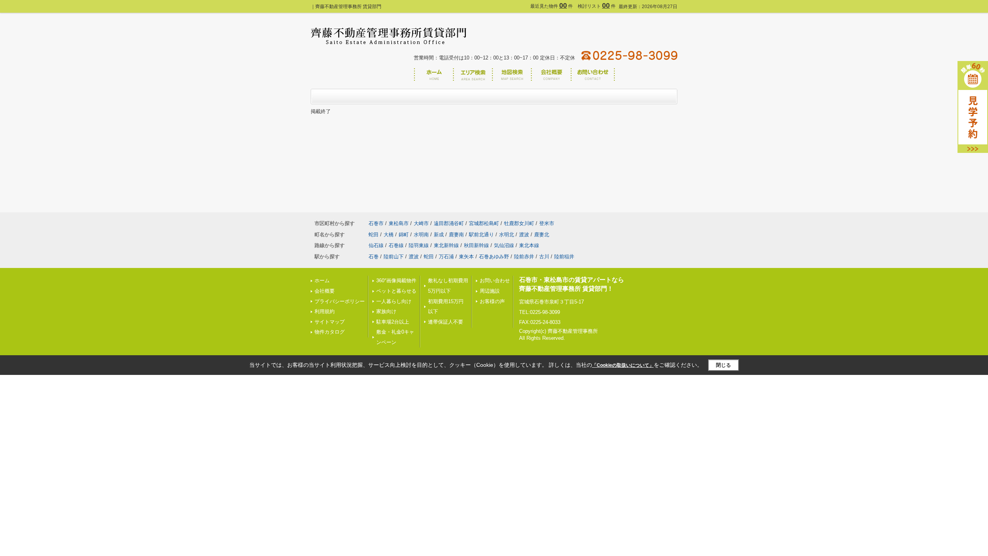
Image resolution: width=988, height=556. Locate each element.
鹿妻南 (456, 234)
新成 (439, 234)
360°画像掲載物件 (396, 280)
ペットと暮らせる (396, 291)
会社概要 (325, 291)
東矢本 (466, 256)
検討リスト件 (597, 6)
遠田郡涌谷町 (449, 223)
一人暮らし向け (393, 301)
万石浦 (446, 256)
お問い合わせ (495, 280)
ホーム (322, 280)
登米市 (546, 223)
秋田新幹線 (476, 245)
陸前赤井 (524, 256)
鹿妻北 (541, 234)
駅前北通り (481, 234)
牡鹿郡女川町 (519, 223)
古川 (544, 256)
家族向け (386, 311)
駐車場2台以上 (392, 322)
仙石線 (376, 245)
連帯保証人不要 (445, 322)
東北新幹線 (446, 245)
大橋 (389, 234)
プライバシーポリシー (340, 301)
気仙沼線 (504, 245)
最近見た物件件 (551, 6)
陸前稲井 (564, 256)
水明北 (506, 234)
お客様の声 (492, 301)
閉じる (723, 365)
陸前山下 (394, 256)
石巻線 (396, 245)
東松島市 (399, 223)
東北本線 (529, 245)
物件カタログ (330, 332)
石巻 (374, 256)
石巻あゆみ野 (494, 256)
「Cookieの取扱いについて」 (623, 365)
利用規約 (325, 311)
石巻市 (376, 223)
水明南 (421, 234)
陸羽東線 (419, 245)
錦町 (404, 234)
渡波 (524, 234)
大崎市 (421, 223)
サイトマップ (330, 322)
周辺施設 (490, 291)
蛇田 (374, 234)
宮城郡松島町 (484, 223)
